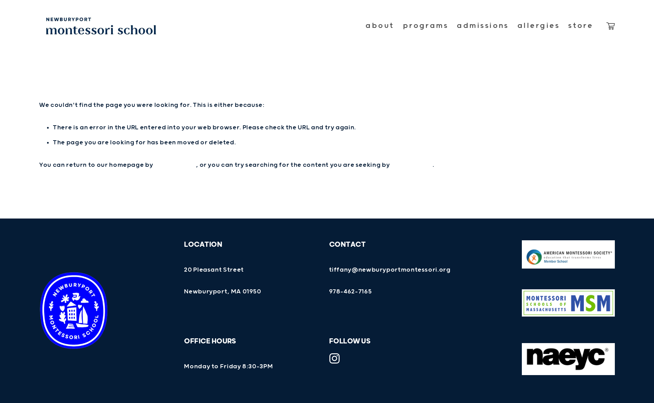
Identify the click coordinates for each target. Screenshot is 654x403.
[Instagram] (334, 358)
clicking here (175, 164)
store (580, 25)
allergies (538, 25)
